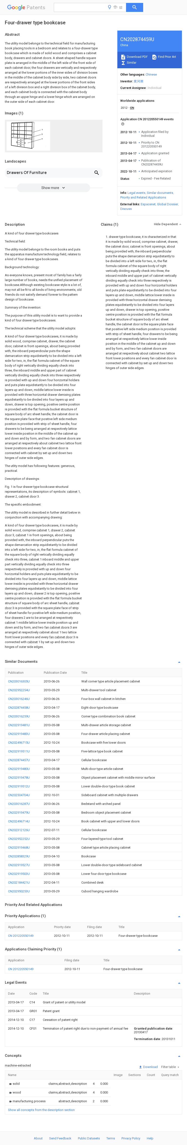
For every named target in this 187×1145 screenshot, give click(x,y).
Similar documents (160, 193)
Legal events (136, 193)
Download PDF (137, 57)
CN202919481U (19, 725)
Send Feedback (60, 1138)
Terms (110, 1138)
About (38, 1138)
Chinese (151, 74)
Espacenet (148, 204)
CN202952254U (19, 690)
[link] (14, 1083)
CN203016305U (19, 681)
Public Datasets (89, 1138)
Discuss (126, 209)
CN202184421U (19, 882)
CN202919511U (19, 751)
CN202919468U (19, 847)
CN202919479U (19, 812)
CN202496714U (19, 821)
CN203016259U (19, 716)
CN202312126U (19, 830)
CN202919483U (19, 734)
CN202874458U (19, 707)
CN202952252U (19, 839)
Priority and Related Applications (143, 197)
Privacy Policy (131, 1138)
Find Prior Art (166, 57)
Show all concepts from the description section (41, 1110)
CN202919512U (19, 786)
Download (150, 1067)
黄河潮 (138, 81)
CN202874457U (19, 760)
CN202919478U (19, 777)
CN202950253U (19, 891)
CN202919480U (19, 769)
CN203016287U (19, 804)
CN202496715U (19, 742)
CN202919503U (19, 874)
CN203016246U (19, 699)
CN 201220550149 (20, 936)
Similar (131, 62)
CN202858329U (19, 856)
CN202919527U (19, 865)
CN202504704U (19, 795)
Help (150, 1138)
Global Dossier (167, 204)
